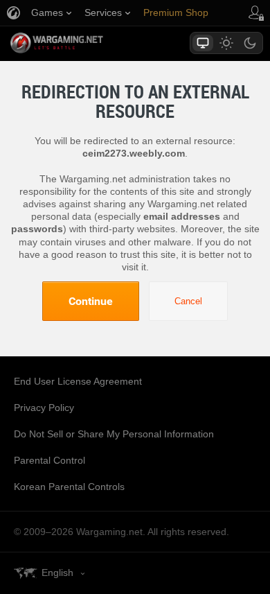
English (57, 572)
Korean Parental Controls (69, 486)
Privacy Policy (44, 407)
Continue (91, 300)
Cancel (188, 301)
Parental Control (49, 460)
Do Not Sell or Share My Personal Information (114, 433)
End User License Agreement (78, 381)
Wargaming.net (81, 43)
